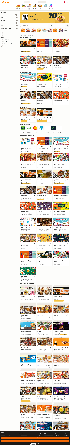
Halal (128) (5, 45)
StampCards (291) (6, 35)
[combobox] (35, 25)
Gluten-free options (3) (7, 43)
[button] (5, 2)
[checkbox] (22, 31)
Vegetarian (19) (6, 39)
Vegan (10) (5, 41)
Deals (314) (5, 33)
